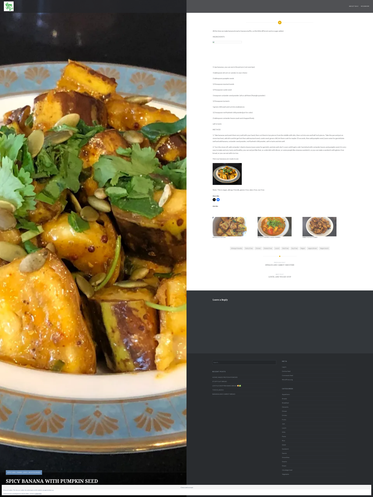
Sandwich (285, 449)
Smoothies (285, 457)
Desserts (285, 407)
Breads (284, 399)
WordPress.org (287, 379)
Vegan (303, 248)
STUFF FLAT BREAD (219, 381)
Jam (283, 424)
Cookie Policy (38, 493)
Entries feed (286, 371)
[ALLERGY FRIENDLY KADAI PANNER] (279, 226)
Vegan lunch (324, 248)
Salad (284, 445)
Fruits (284, 419)
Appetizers (11, 472)
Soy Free (294, 248)
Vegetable (285, 474)
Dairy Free (249, 248)
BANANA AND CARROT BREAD (223, 394)
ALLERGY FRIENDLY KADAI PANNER (269, 237)
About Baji (354, 6)
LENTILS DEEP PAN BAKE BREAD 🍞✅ (226, 386)
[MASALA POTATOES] (234, 226)
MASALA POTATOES (219, 237)
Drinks (284, 415)
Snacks (284, 461)
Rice (283, 440)
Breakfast (285, 403)
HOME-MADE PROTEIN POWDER (224, 377)
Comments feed (287, 375)
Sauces (284, 453)
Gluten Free (268, 248)
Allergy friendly (236, 248)
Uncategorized (34, 472)
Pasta (284, 436)
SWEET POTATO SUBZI (309, 237)
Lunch (25, 472)
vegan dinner (312, 248)
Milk (283, 432)
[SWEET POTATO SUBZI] (324, 226)
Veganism (365, 6)
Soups (284, 466)
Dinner (19, 472)
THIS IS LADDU (218, 390)
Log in (284, 367)
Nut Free (285, 248)
